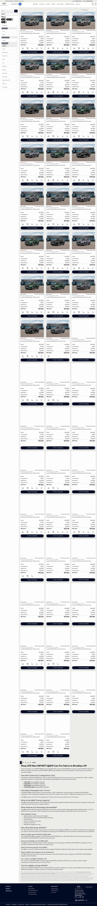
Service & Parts (54, 886)
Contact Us (8, 886)
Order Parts (53, 892)
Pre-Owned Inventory (33, 890)
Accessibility (14, 904)
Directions (8, 888)
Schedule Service (54, 888)
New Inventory (31, 888)
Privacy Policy (21, 904)
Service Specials (54, 890)
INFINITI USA (9, 891)
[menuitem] (10, 28)
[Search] (16, 11)
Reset (3, 14)
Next (34, 762)
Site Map (27, 904)
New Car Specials (32, 892)
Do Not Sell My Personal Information (38, 904)
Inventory (30, 886)
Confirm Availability (32, 52)
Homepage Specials (32, 894)
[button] (20, 4)
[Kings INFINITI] (9, 4)
